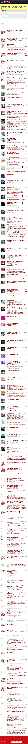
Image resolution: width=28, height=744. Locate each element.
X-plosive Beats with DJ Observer (12, 528)
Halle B (12, 311)
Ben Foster (17, 272)
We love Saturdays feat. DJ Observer (14, 479)
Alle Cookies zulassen (16, 741)
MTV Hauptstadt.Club (12, 268)
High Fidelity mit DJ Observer (12, 592)
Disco (16, 107)
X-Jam (11, 221)
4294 (22, 668)
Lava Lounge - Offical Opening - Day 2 (15, 341)
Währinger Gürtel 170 (10, 650)
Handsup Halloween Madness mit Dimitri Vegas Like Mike (12, 290)
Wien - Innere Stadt (19, 700)
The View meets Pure (12, 434)
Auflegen (13, 721)
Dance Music (19, 708)
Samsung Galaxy (16, 533)
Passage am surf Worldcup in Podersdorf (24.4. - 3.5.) (15, 232)
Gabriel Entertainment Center (16, 148)
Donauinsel (9, 189)
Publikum (10, 724)
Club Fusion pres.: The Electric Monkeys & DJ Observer (15, 551)
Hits (12, 236)
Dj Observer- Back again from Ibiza (12, 728)
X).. (12, 718)
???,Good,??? (9, 719)
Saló (8, 23)
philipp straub (12, 381)
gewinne (23, 575)
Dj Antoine (13, 497)
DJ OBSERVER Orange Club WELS (14, 133)
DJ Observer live (11, 638)
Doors (13, 732)
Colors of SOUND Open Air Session (14, 112)
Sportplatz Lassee (13, 436)
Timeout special (11, 217)
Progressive (11, 116)
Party (14, 718)
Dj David (11, 431)
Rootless (21, 312)
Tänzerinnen (24, 49)
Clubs (17, 733)
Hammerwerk (9, 609)
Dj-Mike (15, 417)
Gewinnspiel (21, 409)
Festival (16, 171)
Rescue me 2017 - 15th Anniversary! (11, 45)
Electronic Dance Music (18, 665)
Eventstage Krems (10, 33)
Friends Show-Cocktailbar (15, 640)
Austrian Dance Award (10, 491)
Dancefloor (17, 271)
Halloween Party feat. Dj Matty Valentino (15, 31)
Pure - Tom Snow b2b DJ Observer (12, 557)
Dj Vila (23, 237)
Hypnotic (23, 708)
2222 (9, 734)
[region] (14, 740)
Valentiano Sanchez (10, 193)
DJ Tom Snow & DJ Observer (12, 521)
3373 (17, 642)
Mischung (21, 634)
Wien (7, 649)
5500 (15, 650)
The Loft (22, 317)
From (22, 723)
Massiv (16, 667)
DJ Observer (10, 92)
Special (9, 718)
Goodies (12, 49)
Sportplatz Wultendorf (12, 169)
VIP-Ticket (10, 83)
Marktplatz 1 (17, 669)
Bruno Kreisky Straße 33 (14, 635)
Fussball (15, 199)
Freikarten (19, 49)
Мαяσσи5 (13, 675)
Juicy (11, 667)
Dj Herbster (16, 532)
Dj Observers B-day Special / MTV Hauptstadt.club (16, 282)
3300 (16, 711)
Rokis (20, 313)
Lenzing (16, 694)
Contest (19, 117)
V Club (23, 631)
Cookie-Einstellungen (5, 741)
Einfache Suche (5, 16)
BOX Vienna (9, 356)
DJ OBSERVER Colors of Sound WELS (11, 140)
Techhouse (14, 149)
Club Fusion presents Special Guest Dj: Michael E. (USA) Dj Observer (15, 503)
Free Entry (16, 117)
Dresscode (13, 460)
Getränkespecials (10, 222)
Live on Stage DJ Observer (11, 679)
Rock (7, 190)
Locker (21, 718)
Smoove (18, 108)
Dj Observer (9, 49)
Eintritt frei (20, 532)
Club (14, 107)
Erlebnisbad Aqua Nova (14, 176)
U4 (10, 250)
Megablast (11, 382)
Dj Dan (8, 184)
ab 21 (15, 193)
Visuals (16, 721)
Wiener (10, 665)
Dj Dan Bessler (11, 184)
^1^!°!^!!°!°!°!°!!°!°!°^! (18, 720)
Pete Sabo (14, 410)
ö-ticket (21, 417)
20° (7, 734)
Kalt (7, 718)
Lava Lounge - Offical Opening (12, 348)
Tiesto (14, 450)
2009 (24, 723)
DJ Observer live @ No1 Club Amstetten (12, 585)
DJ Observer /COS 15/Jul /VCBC (15, 60)
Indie (10, 190)
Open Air (15, 116)
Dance (13, 665)
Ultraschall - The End (11, 308)
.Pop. (17, 190)
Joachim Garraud (10, 451)
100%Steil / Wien (11, 316)
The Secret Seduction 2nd (12, 441)
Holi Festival (10, 174)
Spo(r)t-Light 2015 (12, 195)
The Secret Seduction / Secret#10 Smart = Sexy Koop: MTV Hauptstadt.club (13, 363)
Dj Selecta (20, 190)
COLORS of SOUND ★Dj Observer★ (12, 127)
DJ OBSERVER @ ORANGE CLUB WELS (13, 153)
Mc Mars (8, 314)
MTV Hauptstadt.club (12, 274)
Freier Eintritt (18, 466)
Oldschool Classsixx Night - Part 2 (12, 203)
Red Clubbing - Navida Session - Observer (11, 660)
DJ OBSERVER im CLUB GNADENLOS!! (12, 39)
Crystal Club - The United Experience (12, 333)
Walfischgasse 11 (10, 725)
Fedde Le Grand (15, 473)
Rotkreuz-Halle (9, 48)
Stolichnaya (19, 649)
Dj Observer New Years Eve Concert (14, 714)
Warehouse (9, 546)
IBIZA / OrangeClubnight (11, 160)
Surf (20, 236)
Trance (10, 115)
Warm (10, 723)
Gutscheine (9, 576)
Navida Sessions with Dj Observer (13, 688)
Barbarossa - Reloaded (11, 514)
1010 (15, 700)
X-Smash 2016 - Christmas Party (11, 78)
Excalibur (22, 530)
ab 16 (8, 83)
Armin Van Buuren (23, 450)
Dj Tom (16, 237)
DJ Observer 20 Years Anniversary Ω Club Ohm (16, 86)
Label (19, 667)
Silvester (22, 721)
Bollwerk (8, 263)
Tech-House (11, 107)
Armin (14, 667)
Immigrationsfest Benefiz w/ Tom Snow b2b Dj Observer (16, 543)
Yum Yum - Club (11, 706)
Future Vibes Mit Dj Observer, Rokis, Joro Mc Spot (15, 536)
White (8, 724)
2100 (16, 676)
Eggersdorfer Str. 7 (20, 711)
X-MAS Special (22, 272)
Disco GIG (23, 523)
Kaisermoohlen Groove (13, 370)
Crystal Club (23, 334)
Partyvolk (19, 733)
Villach (8, 635)
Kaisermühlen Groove (13, 399)
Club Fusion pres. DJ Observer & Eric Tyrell (16, 613)
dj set (15, 313)
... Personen (13, 723)
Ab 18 (22, 459)
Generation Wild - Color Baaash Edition (15, 241)
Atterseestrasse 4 (21, 694)
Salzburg (15, 707)
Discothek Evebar (13, 94)
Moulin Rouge (9, 717)
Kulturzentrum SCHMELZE (12, 206)
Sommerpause (18, 304)
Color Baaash (10, 300)
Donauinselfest (11, 187)
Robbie (24, 665)
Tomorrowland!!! (12, 297)
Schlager (12, 264)
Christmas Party (22, 82)
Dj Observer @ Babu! (12, 646)
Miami (9, 667)
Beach (8, 108)
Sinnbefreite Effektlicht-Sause (15, 180)
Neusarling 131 (20, 642)
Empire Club (22, 620)
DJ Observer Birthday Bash (14, 600)
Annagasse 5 (9, 701)
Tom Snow (19, 107)
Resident (19, 723)
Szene (11, 721)
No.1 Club (22, 587)
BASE (21, 129)
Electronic (12, 190)
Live (9, 642)
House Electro (11, 634)
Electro (10, 149)
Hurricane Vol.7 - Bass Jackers (15, 261)
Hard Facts (8, 305)
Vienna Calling (11, 377)
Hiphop (10, 82)
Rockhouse (9, 25)
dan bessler (23, 228)
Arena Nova (12, 415)
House (8, 82)
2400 (18, 676)
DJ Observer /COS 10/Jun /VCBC (15, 66)
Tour (12, 304)
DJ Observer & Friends (13, 619)
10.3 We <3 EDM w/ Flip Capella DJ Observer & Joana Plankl (15, 72)
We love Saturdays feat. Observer (16, 462)
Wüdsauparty (10, 166)
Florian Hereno (17, 192)
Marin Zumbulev (17, 381)
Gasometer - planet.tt (10, 302)
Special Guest (11, 117)
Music (8, 665)
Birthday (16, 603)
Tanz (11, 694)
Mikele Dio (14, 108)
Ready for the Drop (12, 146)
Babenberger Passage (11, 553)
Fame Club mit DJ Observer (11, 571)
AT (15, 642)
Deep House (18, 115)
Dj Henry (20, 389)
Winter (19, 721)
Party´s (8, 721)
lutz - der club (21, 181)
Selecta (17, 193)
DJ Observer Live (11, 494)
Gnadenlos (9, 41)
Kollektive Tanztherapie (13, 225)
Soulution (8, 690)
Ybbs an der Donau (11, 676)
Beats (15, 732)
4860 (14, 694)
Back (23, 720)
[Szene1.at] (6, 2)
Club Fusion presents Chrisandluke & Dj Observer (14, 469)
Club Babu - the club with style (15, 573)
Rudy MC (14, 83)
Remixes (11, 708)
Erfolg (17, 723)
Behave (9, 248)
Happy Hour (20, 171)
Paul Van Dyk (17, 497)
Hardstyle (8, 265)
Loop (21, 74)
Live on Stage (10, 192)
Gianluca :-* (15, 589)
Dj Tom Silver (19, 237)
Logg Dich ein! (24, 2)
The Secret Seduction (12, 406)
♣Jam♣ (8, 221)
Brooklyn (23, 565)
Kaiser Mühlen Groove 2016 (14, 97)
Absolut (18, 718)
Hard (21, 264)
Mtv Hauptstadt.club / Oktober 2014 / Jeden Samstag (12, 324)
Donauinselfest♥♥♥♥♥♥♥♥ (15, 668)
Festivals (22, 719)
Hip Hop (8, 416)
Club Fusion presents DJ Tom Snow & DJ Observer (15, 486)
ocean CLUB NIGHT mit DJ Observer (12, 54)
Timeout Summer (11, 420)
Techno (14, 207)
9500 (24, 634)
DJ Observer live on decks (14, 255)
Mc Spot (17, 221)
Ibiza (13, 708)
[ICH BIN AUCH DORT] (26, 24)
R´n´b (16, 236)
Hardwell (8, 475)
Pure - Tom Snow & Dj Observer (15, 564)
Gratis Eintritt (16, 252)
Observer (15, 49)
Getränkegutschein (10, 533)
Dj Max (14, 304)
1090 (22, 649)
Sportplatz (9, 198)
